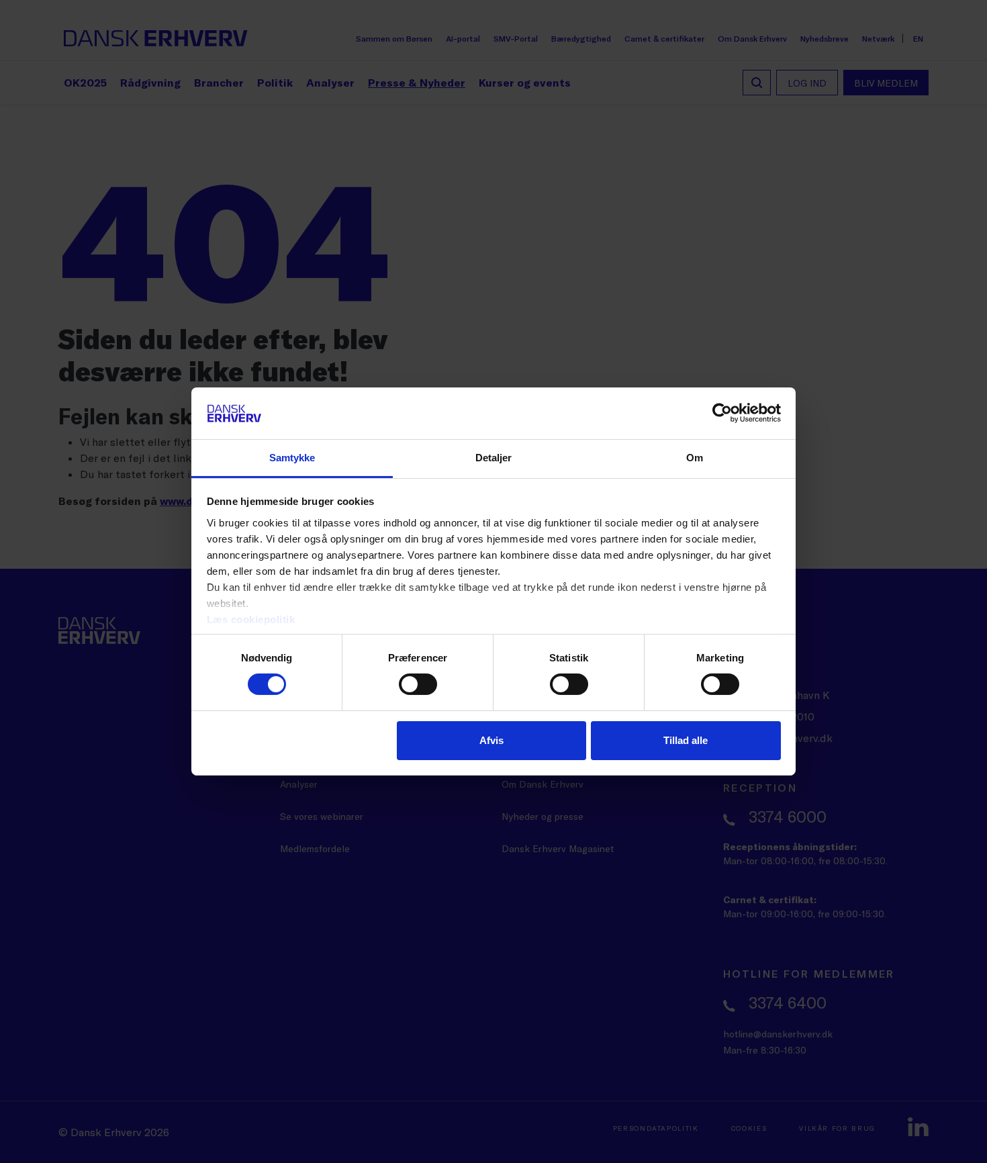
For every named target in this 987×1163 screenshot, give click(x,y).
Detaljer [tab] (493, 457)
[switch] (418, 684)
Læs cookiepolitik (251, 619)
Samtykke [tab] (292, 457)
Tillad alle (685, 740)
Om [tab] (694, 457)
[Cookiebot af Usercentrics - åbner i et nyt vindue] (722, 413)
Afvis (491, 740)
